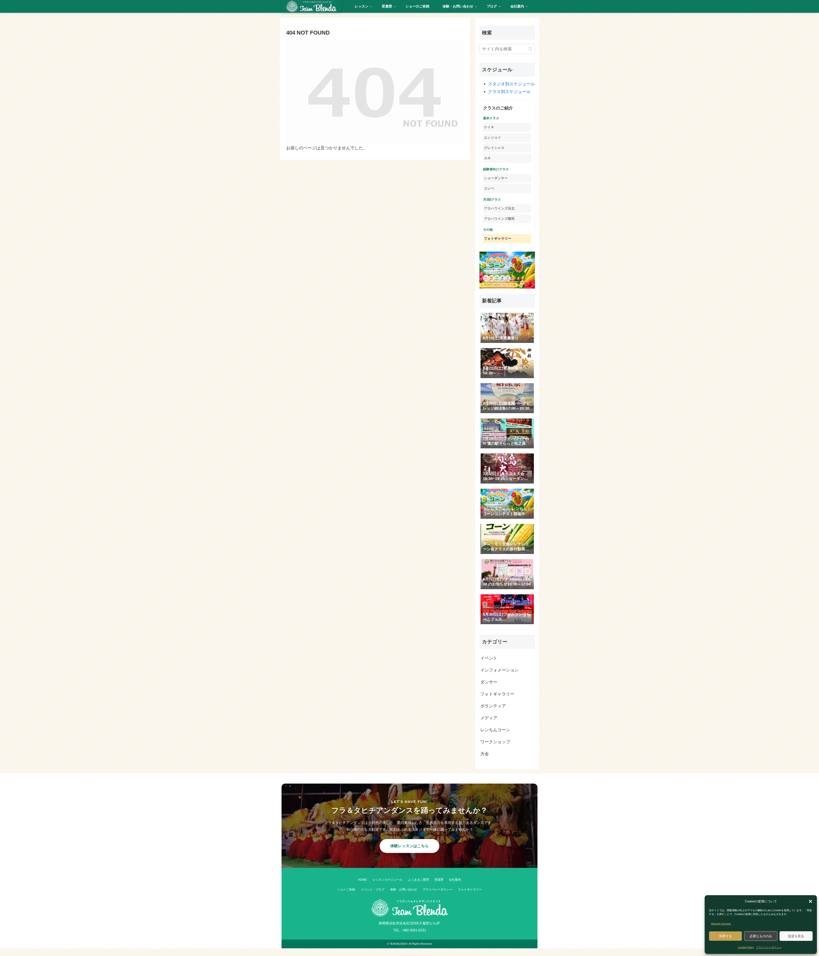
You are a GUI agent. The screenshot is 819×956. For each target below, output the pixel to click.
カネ (487, 158)
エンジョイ (492, 137)
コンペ (489, 188)
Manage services (721, 923)
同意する (725, 936)
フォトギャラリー (497, 238)
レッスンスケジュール (387, 879)
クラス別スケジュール (509, 91)
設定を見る (796, 936)
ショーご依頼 (346, 889)
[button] (810, 901)
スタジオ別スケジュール (511, 84)
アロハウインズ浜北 (499, 208)
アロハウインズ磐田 (499, 218)
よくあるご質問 (418, 879)
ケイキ (489, 127)
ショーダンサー (496, 178)
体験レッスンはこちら (409, 846)
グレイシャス (494, 148)
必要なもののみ (761, 936)
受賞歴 (438, 879)
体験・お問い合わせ (403, 889)
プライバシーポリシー (769, 947)
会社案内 (455, 879)
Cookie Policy (746, 947)
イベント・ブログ (373, 889)
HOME (362, 879)
